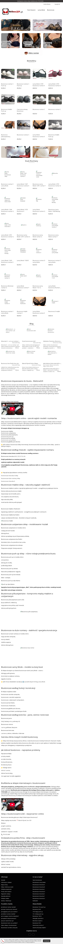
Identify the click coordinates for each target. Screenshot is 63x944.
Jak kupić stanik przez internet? (9, 909)
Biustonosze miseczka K (39, 898)
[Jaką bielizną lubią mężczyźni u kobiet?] (52, 356)
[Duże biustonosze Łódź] (31, 334)
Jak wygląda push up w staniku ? (9, 911)
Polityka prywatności (6, 889)
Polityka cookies (5, 898)
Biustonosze (51, 10)
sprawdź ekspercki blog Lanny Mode (34, 682)
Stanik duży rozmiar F (38, 925)
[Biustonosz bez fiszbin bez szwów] (10, 356)
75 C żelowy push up (38, 914)
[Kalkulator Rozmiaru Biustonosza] (52, 334)
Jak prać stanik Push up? (7, 920)
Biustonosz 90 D (37, 923)
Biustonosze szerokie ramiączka (9, 927)
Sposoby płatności (5, 896)
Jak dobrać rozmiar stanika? (8, 914)
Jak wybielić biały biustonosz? (8, 918)
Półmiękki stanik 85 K (38, 918)
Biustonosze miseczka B (39, 887)
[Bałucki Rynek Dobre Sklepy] (31, 356)
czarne (3, 727)
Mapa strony (4, 884)
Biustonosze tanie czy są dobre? (9, 923)
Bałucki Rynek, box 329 (24, 820)
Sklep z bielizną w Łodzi (7, 887)
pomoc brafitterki (29, 786)
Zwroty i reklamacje (6, 900)
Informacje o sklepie (6, 882)
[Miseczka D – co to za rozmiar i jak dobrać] (10, 334)
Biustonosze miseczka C (39, 889)
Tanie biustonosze (37, 880)
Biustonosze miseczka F (39, 896)
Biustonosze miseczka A (39, 884)
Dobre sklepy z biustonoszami (9, 925)
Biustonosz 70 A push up (39, 907)
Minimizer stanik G (37, 920)
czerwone (4, 733)
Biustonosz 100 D (37, 916)
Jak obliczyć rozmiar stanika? (8, 907)
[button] (4, 877)
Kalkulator (35, 900)
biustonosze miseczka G (8, 481)
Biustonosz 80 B (37, 909)
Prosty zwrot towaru (6, 891)
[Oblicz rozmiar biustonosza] (31, 53)
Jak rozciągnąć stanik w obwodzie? (10, 916)
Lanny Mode (41, 10)
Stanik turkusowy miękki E (39, 927)
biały (2, 721)
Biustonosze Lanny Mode (39, 882)
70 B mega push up (38, 911)
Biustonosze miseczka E (39, 894)
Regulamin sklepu (5, 894)
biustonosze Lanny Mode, (8, 440)
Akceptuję (46, 941)
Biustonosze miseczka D (39, 891)
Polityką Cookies (22, 939)
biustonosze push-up (7, 436)
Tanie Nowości (31, 10)
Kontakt (3, 880)
